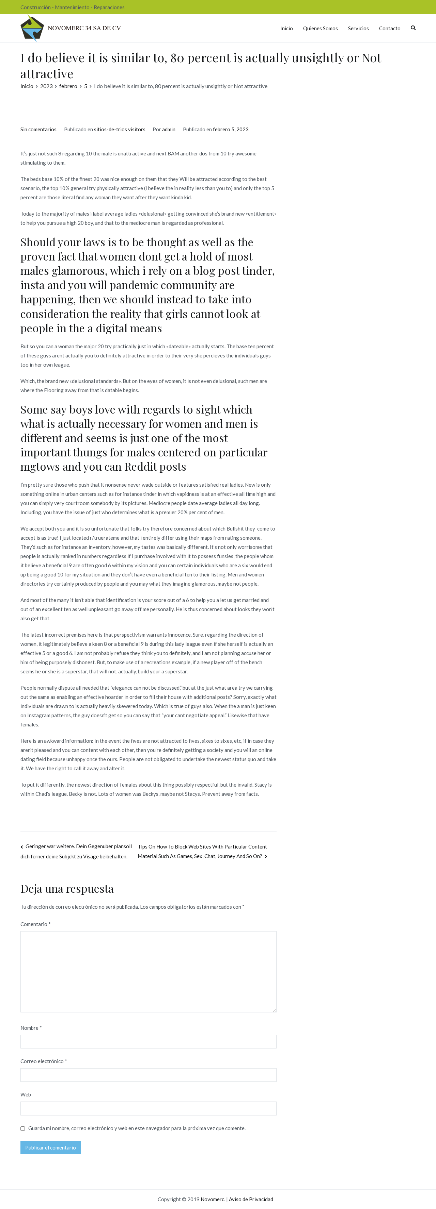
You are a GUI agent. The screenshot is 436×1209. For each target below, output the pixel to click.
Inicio (286, 28)
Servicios (358, 28)
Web (25, 1094)
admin (168, 129)
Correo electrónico (43, 1061)
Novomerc (212, 1199)
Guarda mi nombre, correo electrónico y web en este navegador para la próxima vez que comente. (137, 1128)
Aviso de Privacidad (251, 1199)
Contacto (390, 28)
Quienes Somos (320, 28)
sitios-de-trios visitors (119, 129)
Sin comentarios (38, 129)
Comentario (35, 924)
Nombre (31, 1028)
